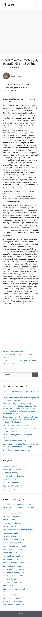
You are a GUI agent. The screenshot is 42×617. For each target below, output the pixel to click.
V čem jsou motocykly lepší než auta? (17, 450)
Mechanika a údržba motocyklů (15, 466)
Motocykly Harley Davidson (13, 476)
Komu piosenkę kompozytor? (14, 523)
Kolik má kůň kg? (9, 520)
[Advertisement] (21, 31)
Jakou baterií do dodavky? (13, 605)
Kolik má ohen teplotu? (12, 543)
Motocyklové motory (11, 483)
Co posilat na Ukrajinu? (12, 566)
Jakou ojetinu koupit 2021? (13, 540)
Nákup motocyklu (10, 489)
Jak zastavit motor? (10, 536)
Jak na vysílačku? (10, 526)
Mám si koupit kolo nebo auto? (15, 441)
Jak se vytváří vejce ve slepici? (15, 546)
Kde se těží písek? (10, 579)
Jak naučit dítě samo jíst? (13, 598)
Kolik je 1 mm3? (9, 586)
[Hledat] (35, 374)
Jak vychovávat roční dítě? (13, 549)
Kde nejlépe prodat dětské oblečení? (17, 504)
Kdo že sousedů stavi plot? (13, 569)
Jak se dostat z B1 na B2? (13, 576)
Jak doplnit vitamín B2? (12, 516)
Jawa (11, 4)
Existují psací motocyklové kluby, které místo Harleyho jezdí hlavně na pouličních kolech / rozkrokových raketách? (20, 419)
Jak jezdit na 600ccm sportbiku (15, 425)
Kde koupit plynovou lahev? (13, 556)
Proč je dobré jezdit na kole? (14, 601)
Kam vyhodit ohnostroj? (12, 559)
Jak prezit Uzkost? (10, 595)
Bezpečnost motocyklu (14, 351)
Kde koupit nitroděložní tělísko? (15, 573)
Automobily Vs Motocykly (13, 486)
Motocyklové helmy (10, 473)
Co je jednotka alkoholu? (12, 582)
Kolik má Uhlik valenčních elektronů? (17, 563)
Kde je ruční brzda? (10, 533)
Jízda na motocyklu (10, 479)
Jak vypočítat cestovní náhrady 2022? (18, 530)
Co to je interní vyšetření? (13, 513)
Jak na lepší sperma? (11, 553)
